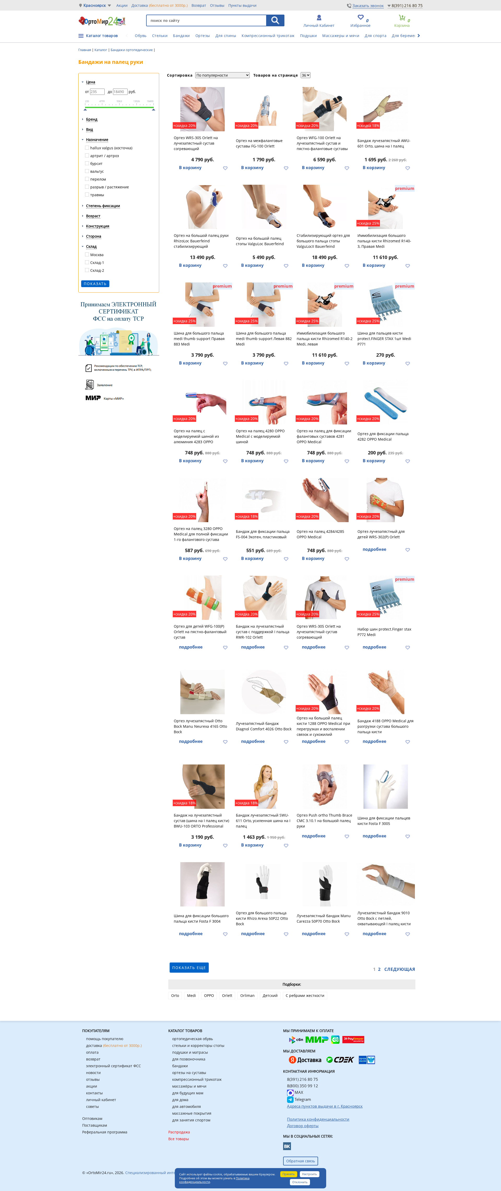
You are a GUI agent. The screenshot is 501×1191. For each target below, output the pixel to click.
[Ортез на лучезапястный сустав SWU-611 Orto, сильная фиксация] (264, 786)
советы (92, 1106)
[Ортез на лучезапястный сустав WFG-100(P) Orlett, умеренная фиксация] (202, 598)
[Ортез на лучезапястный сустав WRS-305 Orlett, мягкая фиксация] (325, 598)
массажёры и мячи (189, 1086)
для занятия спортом (191, 1120)
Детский (270, 995)
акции (91, 1086)
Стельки (160, 35)
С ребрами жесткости (305, 995)
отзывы (93, 1079)
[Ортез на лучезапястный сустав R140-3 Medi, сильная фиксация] (385, 207)
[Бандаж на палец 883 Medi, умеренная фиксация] (202, 304)
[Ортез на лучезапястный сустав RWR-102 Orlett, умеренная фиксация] (264, 598)
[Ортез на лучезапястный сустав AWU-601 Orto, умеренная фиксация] (385, 109)
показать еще (189, 967)
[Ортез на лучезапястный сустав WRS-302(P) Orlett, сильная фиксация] (385, 500)
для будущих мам (187, 1092)
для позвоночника (188, 1059)
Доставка (160, 5)
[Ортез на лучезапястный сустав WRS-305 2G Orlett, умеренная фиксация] (202, 109)
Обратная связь (300, 1160)
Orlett (227, 995)
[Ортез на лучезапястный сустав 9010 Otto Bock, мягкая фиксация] (385, 884)
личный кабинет (101, 1099)
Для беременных (408, 35)
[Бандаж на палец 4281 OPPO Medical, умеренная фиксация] (325, 402)
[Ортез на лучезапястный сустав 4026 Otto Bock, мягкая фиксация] (264, 692)
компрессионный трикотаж (197, 1079)
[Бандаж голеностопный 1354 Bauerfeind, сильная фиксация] (325, 207)
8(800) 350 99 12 (302, 1085)
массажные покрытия (191, 1113)
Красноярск (95, 5)
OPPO (209, 995)
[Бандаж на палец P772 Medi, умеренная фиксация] (385, 598)
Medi (191, 995)
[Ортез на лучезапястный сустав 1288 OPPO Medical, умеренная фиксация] (325, 692)
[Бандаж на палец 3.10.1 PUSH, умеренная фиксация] (325, 786)
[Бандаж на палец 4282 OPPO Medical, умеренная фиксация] (385, 402)
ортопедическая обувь (192, 1038)
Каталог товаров (102, 35)
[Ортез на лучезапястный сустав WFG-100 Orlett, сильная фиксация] (325, 109)
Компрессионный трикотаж (268, 35)
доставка (114, 1045)
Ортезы (202, 35)
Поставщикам (94, 1125)
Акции (122, 5)
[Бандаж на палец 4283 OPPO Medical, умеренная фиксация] (202, 402)
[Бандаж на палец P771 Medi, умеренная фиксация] (385, 304)
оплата (92, 1052)
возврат (93, 1059)
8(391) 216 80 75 (407, 5)
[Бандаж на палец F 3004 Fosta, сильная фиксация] (202, 884)
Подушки (308, 35)
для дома (180, 1099)
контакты (94, 1092)
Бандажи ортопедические (132, 49)
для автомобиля (186, 1106)
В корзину (190, 167)
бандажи (180, 1065)
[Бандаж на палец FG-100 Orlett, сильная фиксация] (264, 109)
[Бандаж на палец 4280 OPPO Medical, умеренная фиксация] (264, 402)
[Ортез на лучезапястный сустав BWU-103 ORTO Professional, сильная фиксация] (202, 786)
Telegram (302, 1099)
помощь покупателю (104, 1038)
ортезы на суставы (189, 1072)
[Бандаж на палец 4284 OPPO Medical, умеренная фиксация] (325, 500)
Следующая (399, 969)
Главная (85, 49)
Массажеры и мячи (340, 35)
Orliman (247, 995)
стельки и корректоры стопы (198, 1045)
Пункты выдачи (242, 5)
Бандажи (181, 35)
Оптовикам (92, 1118)
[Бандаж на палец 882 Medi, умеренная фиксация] (264, 304)
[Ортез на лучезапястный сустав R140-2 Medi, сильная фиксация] (325, 304)
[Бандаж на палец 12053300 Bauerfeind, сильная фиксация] (202, 207)
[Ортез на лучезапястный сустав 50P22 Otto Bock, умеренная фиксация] (264, 884)
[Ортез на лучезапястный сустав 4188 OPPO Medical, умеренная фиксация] (385, 692)
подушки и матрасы (190, 1052)
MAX (298, 1092)
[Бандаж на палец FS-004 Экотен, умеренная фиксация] (264, 500)
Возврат (199, 5)
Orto (175, 995)
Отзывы (217, 5)
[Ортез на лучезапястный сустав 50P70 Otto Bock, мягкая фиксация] (325, 884)
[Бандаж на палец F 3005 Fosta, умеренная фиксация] (385, 786)
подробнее (374, 549)
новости (93, 1072)
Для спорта (375, 35)
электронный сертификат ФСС (113, 1065)
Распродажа (179, 1132)
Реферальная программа (104, 1132)
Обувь (141, 35)
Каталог (101, 49)
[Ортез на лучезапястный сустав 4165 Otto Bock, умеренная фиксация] (202, 692)
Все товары (178, 1138)
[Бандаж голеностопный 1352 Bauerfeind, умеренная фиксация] (264, 207)
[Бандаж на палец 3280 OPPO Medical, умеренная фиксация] (202, 500)
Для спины (226, 35)
